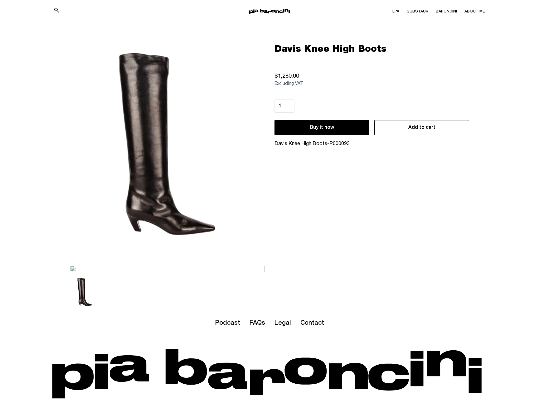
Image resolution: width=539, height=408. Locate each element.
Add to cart (421, 127)
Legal (282, 323)
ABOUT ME (474, 11)
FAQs (257, 323)
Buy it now (322, 127)
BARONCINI (446, 11)
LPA (395, 11)
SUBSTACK (417, 11)
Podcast (227, 323)
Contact (312, 323)
